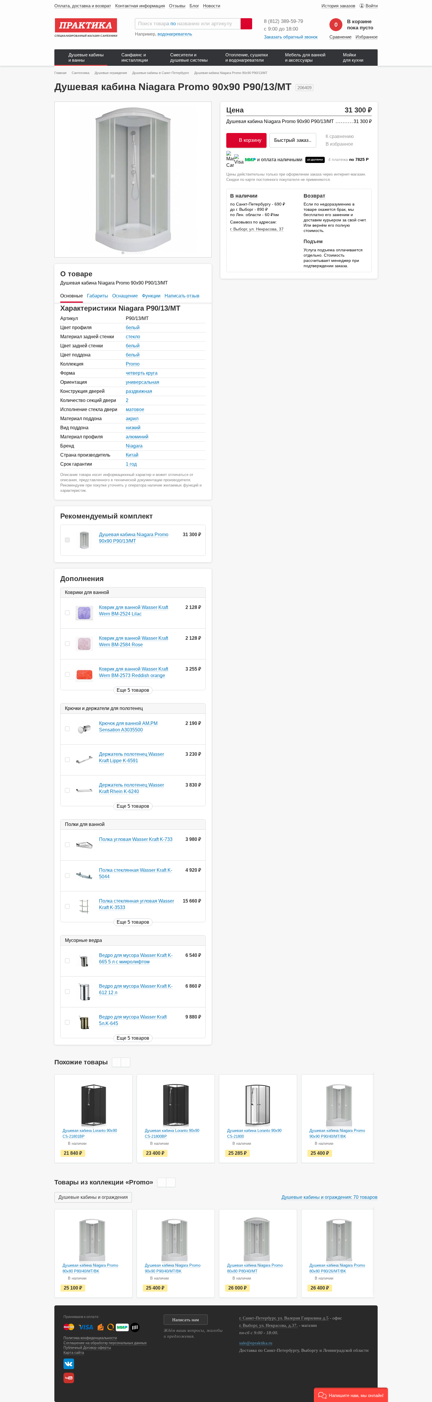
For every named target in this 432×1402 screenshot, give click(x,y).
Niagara (134, 445)
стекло (133, 336)
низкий (133, 427)
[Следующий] (200, 179)
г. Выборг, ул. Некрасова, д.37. (268, 1325)
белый (133, 327)
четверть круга (142, 373)
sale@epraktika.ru (255, 1343)
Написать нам (185, 1319)
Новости (211, 5)
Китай (132, 454)
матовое (135, 409)
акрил (132, 418)
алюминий (137, 436)
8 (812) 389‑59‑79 (283, 21)
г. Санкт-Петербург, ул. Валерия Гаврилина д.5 (284, 1318)
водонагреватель (175, 33)
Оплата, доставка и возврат (82, 5)
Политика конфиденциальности (90, 1338)
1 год (131, 464)
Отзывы (177, 5)
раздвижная (139, 391)
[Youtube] (70, 1378)
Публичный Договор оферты (87, 1348)
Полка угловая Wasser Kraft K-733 (136, 839)
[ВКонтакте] (68, 1364)
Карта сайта (73, 1353)
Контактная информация (140, 5)
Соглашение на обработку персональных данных (105, 1343)
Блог (194, 5)
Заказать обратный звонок (291, 36)
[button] (351, 1395)
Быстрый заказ (293, 140)
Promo (133, 363)
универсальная (142, 382)
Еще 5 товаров (133, 690)
